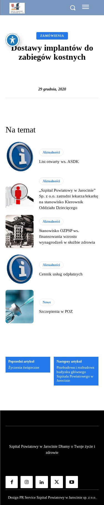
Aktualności (51, 152)
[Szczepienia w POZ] (20, 306)
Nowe (47, 302)
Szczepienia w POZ (56, 311)
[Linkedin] (41, 482)
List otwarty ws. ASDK (59, 161)
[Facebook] (12, 482)
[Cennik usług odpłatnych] (20, 269)
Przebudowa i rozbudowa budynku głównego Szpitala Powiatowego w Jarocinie (75, 373)
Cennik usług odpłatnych (61, 274)
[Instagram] (27, 482)
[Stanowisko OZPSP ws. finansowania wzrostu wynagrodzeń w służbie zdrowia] (20, 231)
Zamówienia (52, 35)
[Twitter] (57, 482)
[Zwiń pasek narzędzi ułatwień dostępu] (12, 40)
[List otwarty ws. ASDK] (20, 156)
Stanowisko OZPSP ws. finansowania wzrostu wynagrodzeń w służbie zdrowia (67, 236)
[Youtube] (72, 482)
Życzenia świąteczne (23, 367)
